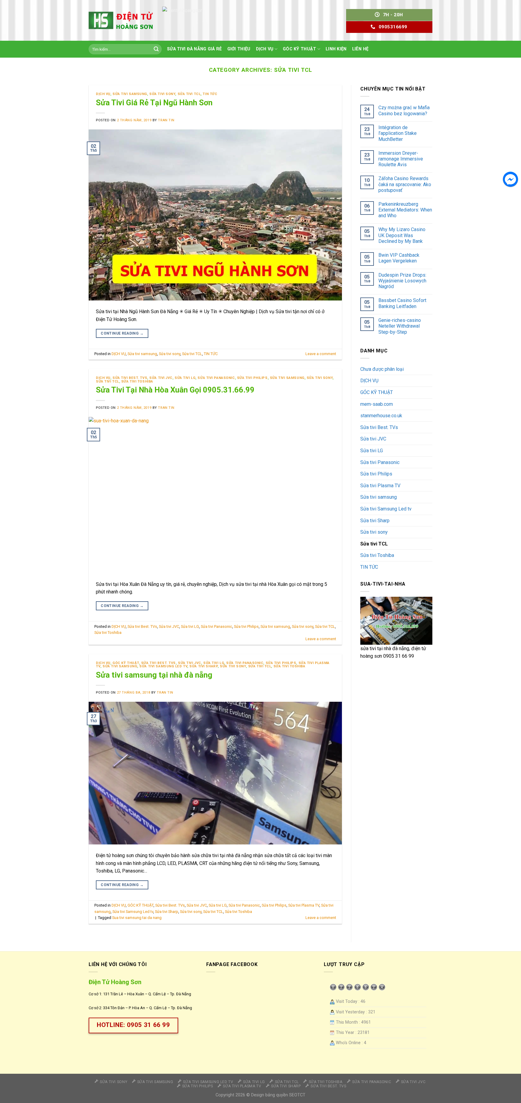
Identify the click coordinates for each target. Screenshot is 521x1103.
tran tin (166, 120)
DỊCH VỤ (103, 94)
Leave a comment (320, 353)
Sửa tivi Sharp (203, 666)
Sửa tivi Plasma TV (303, 905)
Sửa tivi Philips (252, 378)
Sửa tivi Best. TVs (129, 378)
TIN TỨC (210, 94)
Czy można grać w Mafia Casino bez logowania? (404, 110)
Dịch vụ (264, 49)
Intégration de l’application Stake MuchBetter (397, 133)
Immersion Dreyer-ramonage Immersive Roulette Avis (400, 158)
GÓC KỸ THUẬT (299, 49)
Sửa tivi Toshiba (137, 381)
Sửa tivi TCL (189, 94)
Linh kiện (336, 49)
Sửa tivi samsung (129, 94)
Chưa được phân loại (382, 369)
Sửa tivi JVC (160, 378)
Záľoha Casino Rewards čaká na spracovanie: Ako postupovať (404, 184)
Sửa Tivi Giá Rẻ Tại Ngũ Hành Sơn (154, 102)
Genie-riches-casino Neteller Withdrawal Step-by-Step (399, 326)
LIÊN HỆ (360, 49)
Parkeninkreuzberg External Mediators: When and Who (405, 209)
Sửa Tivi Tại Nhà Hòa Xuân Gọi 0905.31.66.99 (175, 389)
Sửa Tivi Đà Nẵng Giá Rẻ (194, 49)
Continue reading (122, 333)
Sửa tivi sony (162, 94)
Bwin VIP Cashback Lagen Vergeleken (398, 258)
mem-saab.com (376, 404)
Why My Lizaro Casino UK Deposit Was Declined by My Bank (401, 235)
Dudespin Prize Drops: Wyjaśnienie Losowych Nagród (402, 280)
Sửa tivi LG (185, 378)
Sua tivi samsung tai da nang (137, 917)
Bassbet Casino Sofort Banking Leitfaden (402, 303)
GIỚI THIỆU (239, 49)
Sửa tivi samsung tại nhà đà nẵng (154, 674)
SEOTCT (297, 1095)
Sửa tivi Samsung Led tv (163, 666)
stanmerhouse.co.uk (381, 415)
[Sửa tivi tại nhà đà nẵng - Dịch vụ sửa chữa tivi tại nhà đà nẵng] (121, 20)
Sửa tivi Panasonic (216, 378)
